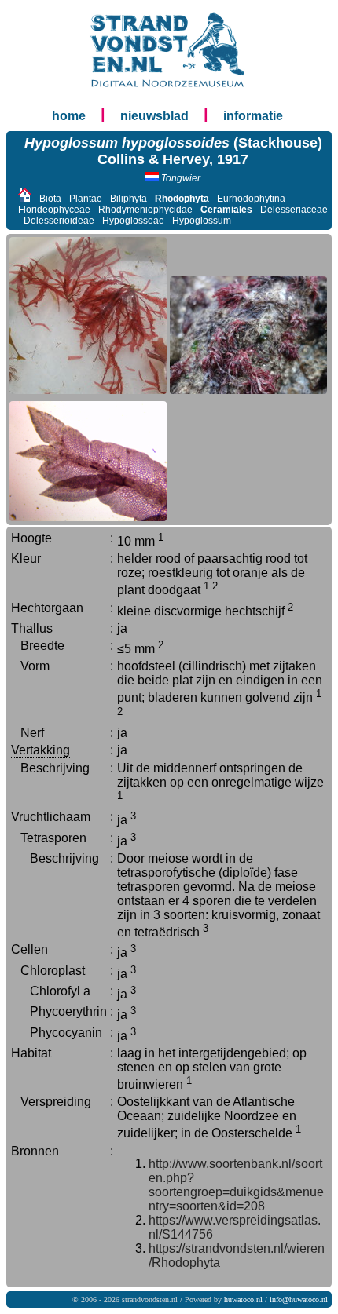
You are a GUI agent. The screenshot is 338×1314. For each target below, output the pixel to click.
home (69, 115)
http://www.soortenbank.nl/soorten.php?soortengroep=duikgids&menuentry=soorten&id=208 (236, 1185)
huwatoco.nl (243, 1299)
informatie (253, 115)
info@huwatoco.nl (299, 1299)
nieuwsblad (154, 115)
